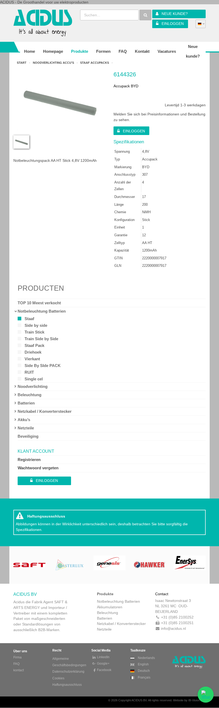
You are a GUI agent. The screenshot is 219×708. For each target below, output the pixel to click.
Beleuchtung (29, 394)
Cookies (58, 678)
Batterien (26, 403)
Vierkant (32, 359)
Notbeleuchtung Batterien (42, 311)
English (143, 664)
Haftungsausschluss (67, 685)
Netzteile (26, 428)
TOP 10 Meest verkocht (39, 303)
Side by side (36, 325)
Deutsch (143, 671)
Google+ (103, 663)
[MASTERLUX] (29, 564)
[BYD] (190, 564)
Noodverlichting (33, 386)
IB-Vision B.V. (197, 700)
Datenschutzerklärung (68, 671)
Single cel (34, 379)
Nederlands (146, 658)
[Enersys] (150, 564)
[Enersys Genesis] (69, 564)
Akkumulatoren (109, 607)
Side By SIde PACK (43, 365)
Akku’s (24, 419)
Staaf (29, 318)
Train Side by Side (41, 338)
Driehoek (33, 352)
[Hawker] (109, 564)
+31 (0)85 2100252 (177, 617)
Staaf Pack (34, 345)
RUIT (29, 372)
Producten (41, 288)
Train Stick (34, 332)
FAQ (16, 664)
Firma (17, 657)
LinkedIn (103, 657)
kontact (18, 670)
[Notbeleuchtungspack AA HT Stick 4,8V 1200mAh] (59, 131)
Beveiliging (28, 436)
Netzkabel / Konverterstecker (45, 411)
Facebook (104, 670)
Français (143, 677)
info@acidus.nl (173, 628)
